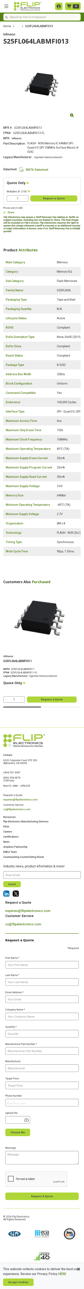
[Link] (6, 893)
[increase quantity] (25, 198)
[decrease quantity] (10, 198)
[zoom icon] (71, 115)
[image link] (14, 1234)
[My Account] (59, 6)
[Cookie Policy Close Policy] (78, 1269)
